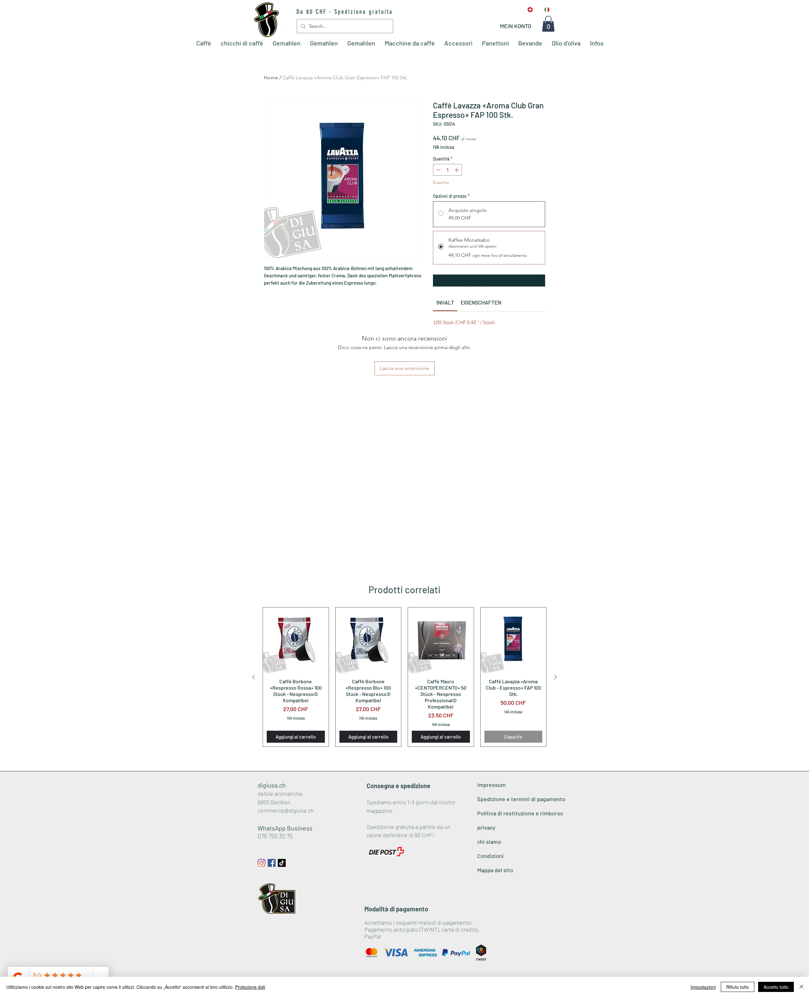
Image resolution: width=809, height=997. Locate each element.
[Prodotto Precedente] (253, 677)
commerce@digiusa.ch (286, 810)
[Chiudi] (801, 987)
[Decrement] (438, 169)
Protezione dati (250, 987)
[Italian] (546, 10)
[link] (445, 302)
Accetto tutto (775, 987)
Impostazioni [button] (703, 987)
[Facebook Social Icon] (272, 863)
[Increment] (457, 169)
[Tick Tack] (282, 863)
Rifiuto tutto (737, 987)
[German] (530, 10)
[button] (548, 24)
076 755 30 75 (275, 836)
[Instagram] (261, 863)
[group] (404, 677)
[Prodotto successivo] (555, 677)
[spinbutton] (447, 169)
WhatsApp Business (285, 828)
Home (271, 78)
